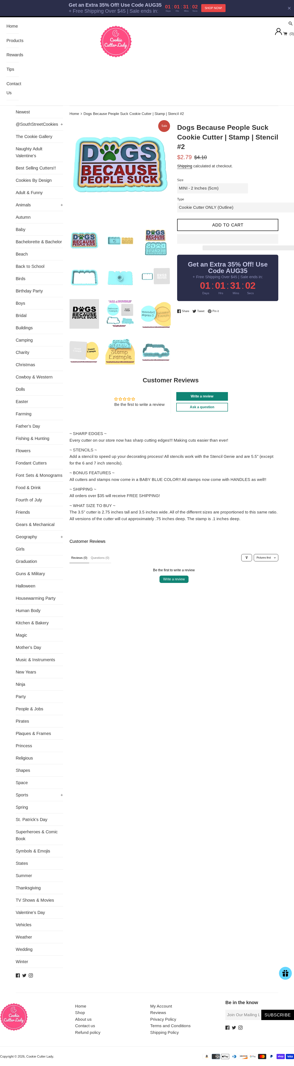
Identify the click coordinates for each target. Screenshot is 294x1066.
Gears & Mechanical (35, 524)
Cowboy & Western (34, 377)
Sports (39, 795)
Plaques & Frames (33, 733)
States (22, 863)
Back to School (30, 266)
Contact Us (12, 88)
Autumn (23, 217)
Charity (22, 352)
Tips (10, 69)
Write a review (174, 579)
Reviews (158, 1012)
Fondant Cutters (31, 463)
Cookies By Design (34, 180)
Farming (23, 413)
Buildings (24, 327)
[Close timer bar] (289, 8)
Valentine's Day (30, 912)
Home (12, 26)
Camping (24, 340)
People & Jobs (29, 708)
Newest (23, 112)
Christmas (25, 364)
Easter (22, 401)
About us (83, 1019)
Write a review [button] (202, 396)
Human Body (28, 610)
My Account (161, 1006)
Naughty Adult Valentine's (29, 152)
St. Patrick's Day (31, 819)
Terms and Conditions (170, 1026)
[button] (227, 239)
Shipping (184, 166)
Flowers (23, 450)
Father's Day (28, 426)
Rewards (12, 54)
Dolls (20, 389)
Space (22, 782)
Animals (39, 205)
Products (12, 40)
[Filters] (246, 557)
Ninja (20, 684)
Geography (39, 536)
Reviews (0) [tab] (79, 557)
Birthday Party (29, 291)
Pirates (22, 721)
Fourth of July (29, 500)
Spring (22, 807)
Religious (24, 758)
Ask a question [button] (202, 407)
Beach (22, 254)
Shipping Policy (164, 1032)
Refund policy (88, 1032)
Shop (80, 1012)
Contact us (85, 1026)
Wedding (24, 949)
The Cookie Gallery (34, 136)
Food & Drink (28, 487)
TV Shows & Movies (35, 900)
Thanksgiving (28, 887)
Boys (20, 303)
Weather (24, 937)
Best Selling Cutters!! (36, 168)
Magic (21, 635)
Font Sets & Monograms (39, 475)
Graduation (26, 561)
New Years (26, 672)
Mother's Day (28, 647)
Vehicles (23, 924)
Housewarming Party (36, 598)
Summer (24, 875)
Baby (20, 229)
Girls (20, 549)
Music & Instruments (35, 659)
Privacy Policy (163, 1019)
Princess (24, 745)
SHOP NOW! (213, 8)
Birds (20, 278)
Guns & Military (30, 573)
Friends (23, 512)
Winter (22, 961)
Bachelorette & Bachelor (39, 241)
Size (180, 180)
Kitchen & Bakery (32, 622)
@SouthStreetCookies (39, 124)
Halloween (25, 586)
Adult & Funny (29, 192)
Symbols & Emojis (33, 851)
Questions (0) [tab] (100, 557)
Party (21, 696)
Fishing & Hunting (32, 438)
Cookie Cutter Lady (39, 1056)
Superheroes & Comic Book (37, 835)
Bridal (21, 315)
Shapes (23, 770)
